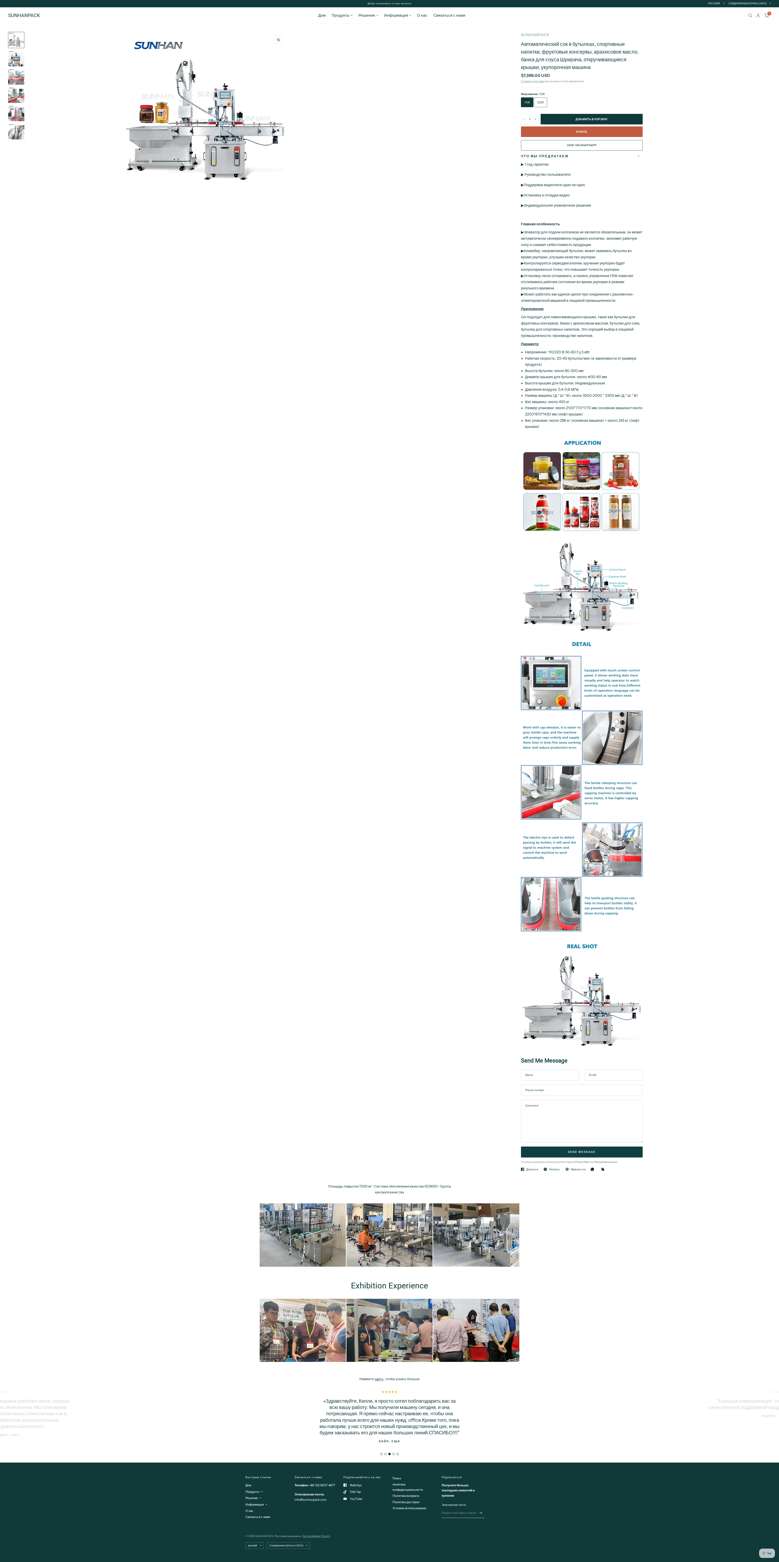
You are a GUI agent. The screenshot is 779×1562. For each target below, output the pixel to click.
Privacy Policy (582, 1162)
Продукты (341, 15)
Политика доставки (406, 1502)
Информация (396, 15)
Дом (322, 15)
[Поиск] (750, 15)
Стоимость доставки (532, 81)
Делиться (532, 1169)
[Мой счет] (758, 15)
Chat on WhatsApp (581, 145)
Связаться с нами (449, 15)
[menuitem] (322, 15)
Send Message (582, 1151)
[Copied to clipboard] (603, 1169)
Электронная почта (454, 1504)
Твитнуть (554, 1169)
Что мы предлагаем (544, 156)
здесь (379, 1379)
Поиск (397, 1478)
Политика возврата (406, 1496)
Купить (581, 131)
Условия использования (409, 1508)
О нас (422, 15)
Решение (366, 15)
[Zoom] (278, 40)
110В (527, 102)
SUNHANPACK (24, 15)
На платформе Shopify (316, 1536)
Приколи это (578, 1169)
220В (540, 102)
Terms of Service (603, 1162)
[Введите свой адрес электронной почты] (480, 1512)
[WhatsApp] (593, 1169)
